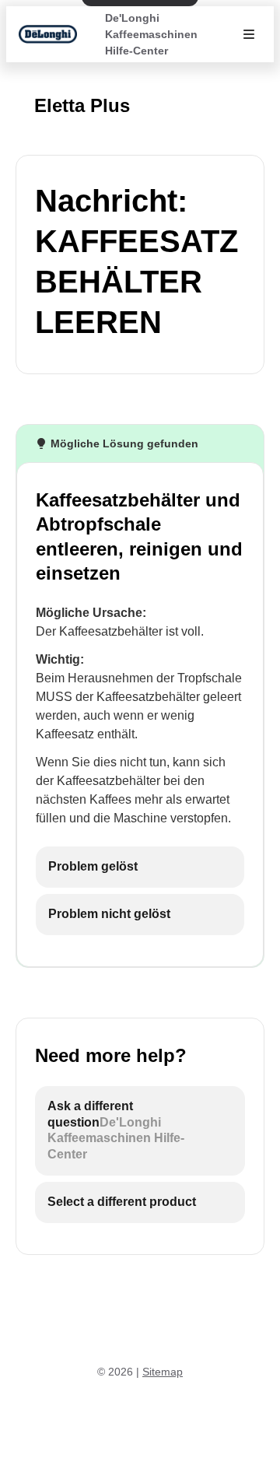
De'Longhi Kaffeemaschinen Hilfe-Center (151, 34)
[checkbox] (140, 867)
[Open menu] (249, 34)
